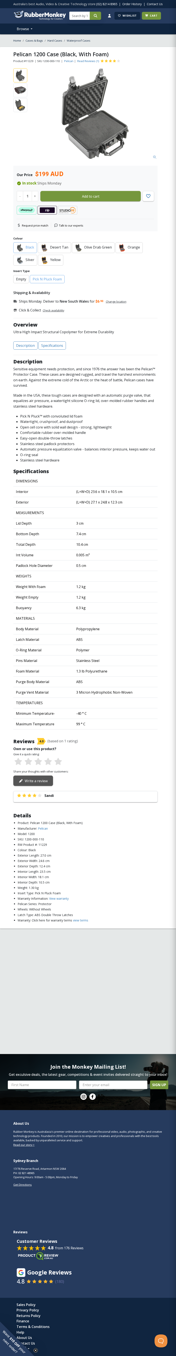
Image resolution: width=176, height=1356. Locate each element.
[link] (83, 1096)
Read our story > (24, 1145)
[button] (17, 1339)
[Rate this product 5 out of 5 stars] (58, 762)
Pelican (68, 61)
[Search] (95, 16)
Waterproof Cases (78, 40)
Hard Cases (54, 40)
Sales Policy (26, 1304)
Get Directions (22, 1185)
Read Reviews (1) (88, 61)
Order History (132, 4)
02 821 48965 (26, 1173)
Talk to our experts (71, 225)
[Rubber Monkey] (39, 18)
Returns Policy (29, 1315)
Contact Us (155, 4)
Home (17, 40)
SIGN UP (159, 1084)
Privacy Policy (28, 1310)
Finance (23, 1321)
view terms (80, 920)
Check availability (53, 310)
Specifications (52, 345)
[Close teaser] (35, 1350)
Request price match (35, 225)
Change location (116, 301)
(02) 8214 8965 (106, 4)
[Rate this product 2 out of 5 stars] (28, 762)
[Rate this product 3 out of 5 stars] (38, 762)
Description (25, 345)
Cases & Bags (34, 40)
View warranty (59, 898)
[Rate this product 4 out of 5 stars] (48, 762)
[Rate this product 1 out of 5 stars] (18, 762)
